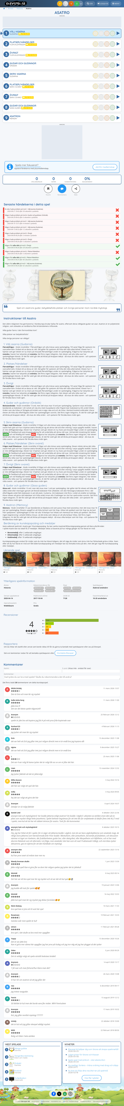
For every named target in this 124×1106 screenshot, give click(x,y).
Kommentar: (9, 674)
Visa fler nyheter (91, 1078)
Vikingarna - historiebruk (38, 567)
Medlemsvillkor (85, 1101)
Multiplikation (20, 1078)
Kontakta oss (56, 1101)
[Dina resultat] (81, 4)
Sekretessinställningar (100, 1101)
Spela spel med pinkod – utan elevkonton (86, 1060)
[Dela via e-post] (70, 1094)
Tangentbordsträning (23, 1056)
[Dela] (76, 188)
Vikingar (7, 567)
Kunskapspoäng (70, 182)
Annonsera (35, 1101)
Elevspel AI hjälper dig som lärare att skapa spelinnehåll (93, 1049)
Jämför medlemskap (105, 167)
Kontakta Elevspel (65, 653)
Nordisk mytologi (72, 591)
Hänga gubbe (20, 1048)
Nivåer (53, 182)
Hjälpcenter (45, 1101)
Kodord (17, 1070)
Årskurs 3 (38, 588)
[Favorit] (48, 188)
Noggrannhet (87, 182)
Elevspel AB (25, 1101)
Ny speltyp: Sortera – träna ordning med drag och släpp (93, 1065)
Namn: (6, 668)
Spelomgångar (36, 182)
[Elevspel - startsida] (15, 3)
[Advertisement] (62, 22)
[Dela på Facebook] (53, 1094)
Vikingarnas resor (107, 567)
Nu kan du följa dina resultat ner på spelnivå (88, 1070)
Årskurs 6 (50, 591)
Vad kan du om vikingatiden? (64, 567)
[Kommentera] (62, 188)
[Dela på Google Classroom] (65, 1094)
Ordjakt (17, 1063)
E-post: (65, 668)
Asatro (67, 588)
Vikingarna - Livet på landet (87, 567)
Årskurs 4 (50, 588)
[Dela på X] (59, 1094)
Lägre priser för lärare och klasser (83, 1054)
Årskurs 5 (38, 591)
